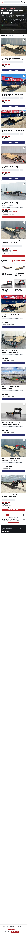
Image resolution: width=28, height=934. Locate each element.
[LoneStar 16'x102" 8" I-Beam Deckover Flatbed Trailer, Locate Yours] (13, 83)
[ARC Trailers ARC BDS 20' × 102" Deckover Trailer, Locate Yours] (13, 376)
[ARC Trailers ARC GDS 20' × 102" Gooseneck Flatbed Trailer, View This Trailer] (13, 230)
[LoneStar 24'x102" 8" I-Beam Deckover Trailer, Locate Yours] (13, 304)
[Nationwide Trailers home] (2, 2)
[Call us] (22, 2)
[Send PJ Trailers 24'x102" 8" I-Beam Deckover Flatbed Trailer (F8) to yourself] (24, 148)
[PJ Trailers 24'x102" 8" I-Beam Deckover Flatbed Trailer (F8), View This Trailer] (13, 191)
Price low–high (19, 35)
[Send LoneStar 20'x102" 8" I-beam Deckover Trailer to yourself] (24, 112)
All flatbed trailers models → (18, 261)
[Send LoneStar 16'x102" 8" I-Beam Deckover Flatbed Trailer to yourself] (24, 76)
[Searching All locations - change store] (18, 2)
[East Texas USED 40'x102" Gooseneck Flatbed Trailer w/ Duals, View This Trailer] (13, 484)
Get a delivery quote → (13, 522)
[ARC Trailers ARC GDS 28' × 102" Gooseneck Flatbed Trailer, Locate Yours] (13, 448)
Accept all (15, 931)
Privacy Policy (11, 929)
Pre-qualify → (6, 531)
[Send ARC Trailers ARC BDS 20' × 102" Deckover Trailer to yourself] (24, 368)
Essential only (6, 931)
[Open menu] (25, 2)
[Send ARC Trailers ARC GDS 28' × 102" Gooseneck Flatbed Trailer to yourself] (24, 440)
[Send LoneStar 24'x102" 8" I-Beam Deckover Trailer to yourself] (24, 296)
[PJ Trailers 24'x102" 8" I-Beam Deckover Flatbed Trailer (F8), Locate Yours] (13, 155)
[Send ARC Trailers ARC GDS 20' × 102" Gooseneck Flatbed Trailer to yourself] (24, 222)
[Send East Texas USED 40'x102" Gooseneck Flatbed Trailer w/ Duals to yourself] (24, 476)
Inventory (6, 5)
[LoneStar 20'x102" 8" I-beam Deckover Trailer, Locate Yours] (13, 119)
